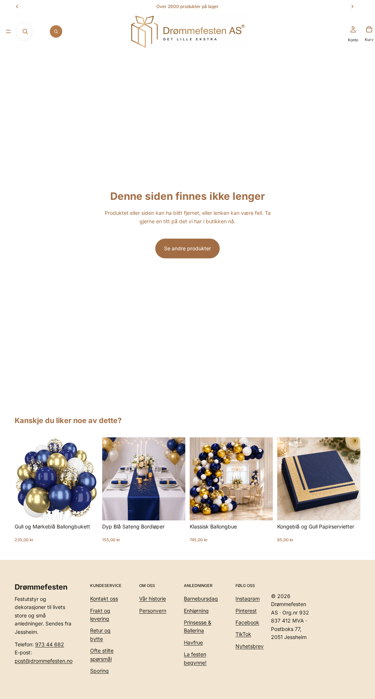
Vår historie (152, 598)
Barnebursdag (201, 598)
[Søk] (56, 31)
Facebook (247, 622)
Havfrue (193, 642)
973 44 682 (49, 644)
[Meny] (8, 31)
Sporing (99, 671)
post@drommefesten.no (44, 661)
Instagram (247, 598)
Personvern (152, 611)
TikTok (243, 634)
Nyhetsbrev (249, 646)
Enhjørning (196, 611)
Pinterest (246, 611)
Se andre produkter (187, 248)
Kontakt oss (104, 598)
